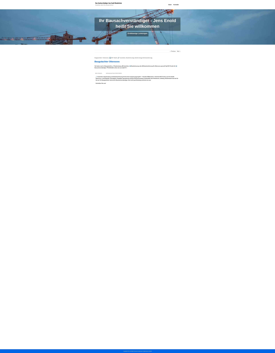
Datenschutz (145, 351)
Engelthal (119, 78)
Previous (173, 51)
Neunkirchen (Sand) (128, 78)
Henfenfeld (147, 78)
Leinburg (162, 78)
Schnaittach (113, 78)
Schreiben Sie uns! (101, 83)
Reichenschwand (139, 78)
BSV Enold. (99, 73)
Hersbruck (156, 78)
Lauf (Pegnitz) (105, 78)
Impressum (140, 351)
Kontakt (150, 351)
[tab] (99, 73)
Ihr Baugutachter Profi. (114, 73)
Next (178, 51)
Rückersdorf (168, 78)
